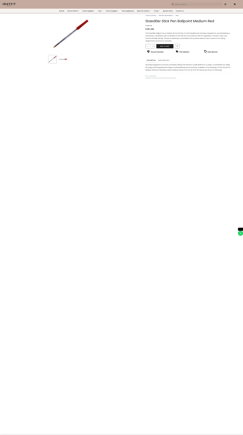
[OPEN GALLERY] (70, 34)
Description (151, 60)
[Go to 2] (63, 59)
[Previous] (17, 34)
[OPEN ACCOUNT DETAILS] (225, 4)
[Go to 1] (52, 59)
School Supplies (150, 15)
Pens (177, 15)
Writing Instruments (166, 15)
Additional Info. (164, 60)
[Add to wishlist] (177, 46)
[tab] (151, 60)
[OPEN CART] (235, 4)
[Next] (123, 34)
